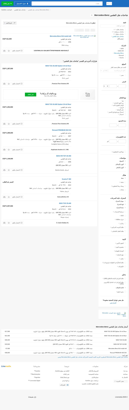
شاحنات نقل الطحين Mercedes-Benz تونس (70, 357)
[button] (9, 50)
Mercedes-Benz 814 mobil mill (60, 36)
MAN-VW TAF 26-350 (63, 156)
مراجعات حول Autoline (91, 380)
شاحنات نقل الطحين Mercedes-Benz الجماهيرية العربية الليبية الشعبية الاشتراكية (105, 357)
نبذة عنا (126, 371)
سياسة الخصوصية (93, 374)
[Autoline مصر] (121, 3)
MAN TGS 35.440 (65, 203)
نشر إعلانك (31, 94)
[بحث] (101, 3)
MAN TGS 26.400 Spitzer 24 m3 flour (58, 104)
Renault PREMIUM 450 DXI (61, 130)
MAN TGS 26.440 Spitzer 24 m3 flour (58, 66)
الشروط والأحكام (93, 371)
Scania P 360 (66, 179)
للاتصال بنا (125, 377)
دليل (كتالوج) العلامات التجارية (90, 384)
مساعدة (125, 374)
